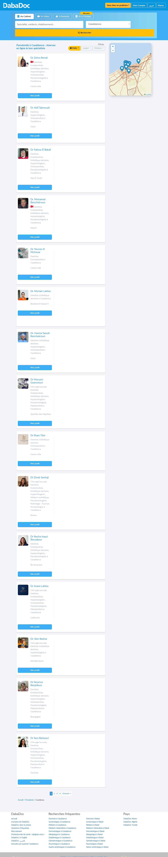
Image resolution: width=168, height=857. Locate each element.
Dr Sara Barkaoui (39, 738)
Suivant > (66, 794)
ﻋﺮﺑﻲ (151, 5)
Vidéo (74, 48)
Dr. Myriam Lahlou (40, 291)
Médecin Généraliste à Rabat (97, 828)
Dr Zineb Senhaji (39, 477)
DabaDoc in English (19, 838)
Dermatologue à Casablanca (60, 831)
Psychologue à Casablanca (59, 844)
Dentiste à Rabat (93, 819)
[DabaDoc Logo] (16, 5)
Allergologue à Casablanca (59, 834)
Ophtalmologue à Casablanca (60, 841)
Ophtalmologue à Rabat (95, 841)
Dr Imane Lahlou (39, 586)
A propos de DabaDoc (20, 822)
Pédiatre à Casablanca (57, 825)
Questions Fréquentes (20, 828)
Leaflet (148, 94)
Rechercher (85, 33)
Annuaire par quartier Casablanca (24, 844)
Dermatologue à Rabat (95, 831)
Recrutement (16, 831)
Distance (98, 48)
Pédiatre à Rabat (92, 825)
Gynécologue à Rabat (94, 822)
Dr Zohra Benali (39, 58)
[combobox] (108, 24)
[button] (122, 69)
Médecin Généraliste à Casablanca (62, 828)
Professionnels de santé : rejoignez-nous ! (27, 834)
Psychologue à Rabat (94, 844)
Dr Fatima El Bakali (40, 150)
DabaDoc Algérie (130, 822)
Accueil (14, 819)
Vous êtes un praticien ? (118, 5)
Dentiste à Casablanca (58, 819)
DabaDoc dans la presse (21, 825)
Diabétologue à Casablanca (59, 838)
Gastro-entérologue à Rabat (97, 847)
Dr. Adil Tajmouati (40, 108)
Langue (86, 48)
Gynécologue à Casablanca (59, 822)
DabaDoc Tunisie (130, 825)
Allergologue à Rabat (94, 834)
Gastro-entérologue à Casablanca (62, 847)
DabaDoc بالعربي (18, 841)
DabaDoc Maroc (130, 819)
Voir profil (35, 96)
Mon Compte (139, 5)
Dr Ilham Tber (37, 435)
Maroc (161, 5)
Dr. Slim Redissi (38, 639)
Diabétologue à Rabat (95, 838)
